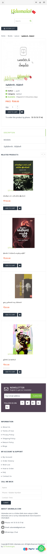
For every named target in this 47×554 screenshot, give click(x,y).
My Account (7, 457)
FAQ (4, 472)
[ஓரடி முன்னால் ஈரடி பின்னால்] (23, 286)
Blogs (5, 446)
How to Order (8, 468)
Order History (8, 461)
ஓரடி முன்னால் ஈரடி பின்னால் (12, 302)
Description (9, 132)
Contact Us (7, 476)
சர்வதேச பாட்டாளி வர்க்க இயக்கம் (14, 196)
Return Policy (8, 442)
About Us (6, 427)
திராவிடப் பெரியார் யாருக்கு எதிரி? (14, 253)
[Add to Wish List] (19, 208)
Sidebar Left (10, 29)
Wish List (6, 465)
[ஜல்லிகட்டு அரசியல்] (23, 339)
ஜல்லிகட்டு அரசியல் (9, 359)
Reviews (7, 140)
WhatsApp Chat (11, 532)
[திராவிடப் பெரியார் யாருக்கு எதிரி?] (23, 233)
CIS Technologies (9, 547)
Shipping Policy (9, 438)
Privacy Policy (8, 435)
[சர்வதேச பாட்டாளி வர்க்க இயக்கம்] (23, 175)
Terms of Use (8, 431)
